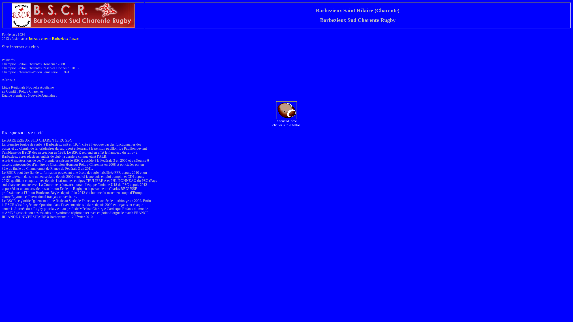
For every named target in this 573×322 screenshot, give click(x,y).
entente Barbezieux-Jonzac (60, 38)
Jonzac (33, 38)
